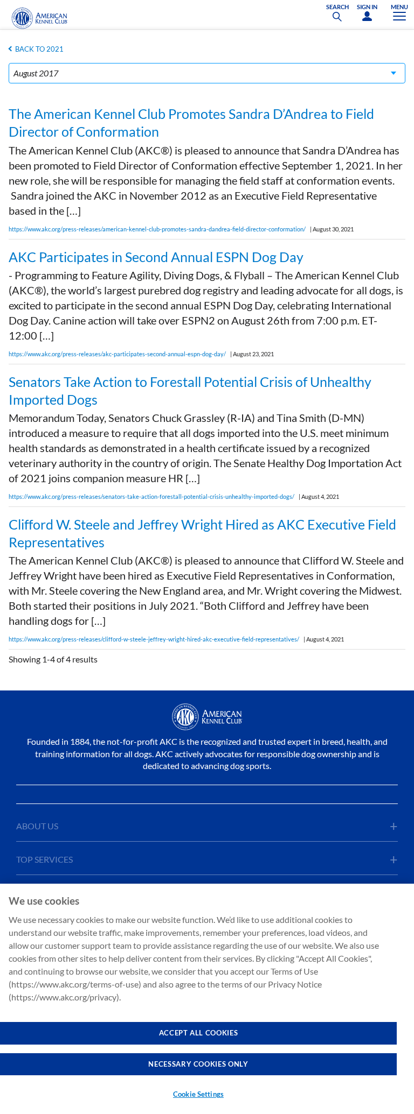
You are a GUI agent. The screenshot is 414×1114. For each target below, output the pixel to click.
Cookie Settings (198, 1094)
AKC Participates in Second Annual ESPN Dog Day (156, 257)
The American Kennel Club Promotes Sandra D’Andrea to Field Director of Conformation (191, 122)
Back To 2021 (39, 49)
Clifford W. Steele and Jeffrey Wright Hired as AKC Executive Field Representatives (202, 533)
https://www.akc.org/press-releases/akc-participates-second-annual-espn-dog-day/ (117, 354)
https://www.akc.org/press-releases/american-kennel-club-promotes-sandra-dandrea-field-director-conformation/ (157, 229)
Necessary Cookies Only (198, 1064)
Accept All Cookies (198, 1032)
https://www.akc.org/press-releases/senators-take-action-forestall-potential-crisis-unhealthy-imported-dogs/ (151, 496)
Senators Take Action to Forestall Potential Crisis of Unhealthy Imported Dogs (190, 390)
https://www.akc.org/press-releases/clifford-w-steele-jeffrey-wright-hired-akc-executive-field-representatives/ (154, 639)
